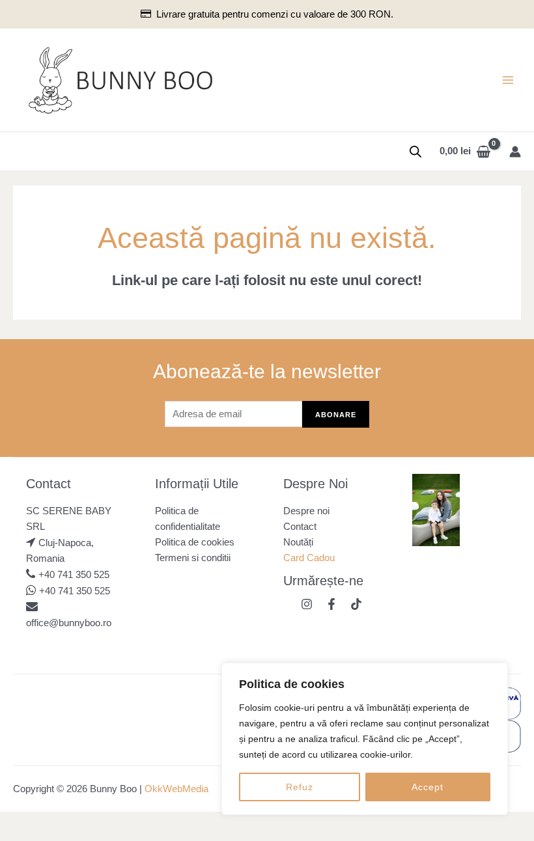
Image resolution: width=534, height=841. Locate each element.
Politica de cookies (194, 542)
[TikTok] (356, 604)
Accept (427, 787)
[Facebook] (331, 604)
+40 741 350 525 (73, 575)
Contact (299, 526)
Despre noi (306, 511)
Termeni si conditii (193, 558)
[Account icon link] (515, 152)
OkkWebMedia (176, 789)
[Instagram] (307, 604)
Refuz (299, 787)
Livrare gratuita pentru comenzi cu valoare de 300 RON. (274, 14)
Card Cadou (309, 558)
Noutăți (298, 542)
